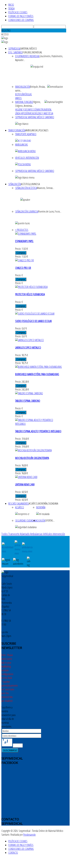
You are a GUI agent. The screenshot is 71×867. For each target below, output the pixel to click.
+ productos (21, 230)
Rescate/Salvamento (18, 503)
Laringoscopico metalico (28, 347)
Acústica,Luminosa (30, 184)
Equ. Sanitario (15, 52)
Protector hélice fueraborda (30, 294)
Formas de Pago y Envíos (20, 16)
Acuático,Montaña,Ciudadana (43, 503)
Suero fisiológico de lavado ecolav (33, 321)
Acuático (19, 507)
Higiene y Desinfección (26, 109)
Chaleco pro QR (23, 268)
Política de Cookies (17, 12)
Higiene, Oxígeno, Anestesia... (28, 104)
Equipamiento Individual (27, 56)
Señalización (14, 184)
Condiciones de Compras (21, 20)
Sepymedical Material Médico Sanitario (34, 117)
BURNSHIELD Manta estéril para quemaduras (37, 374)
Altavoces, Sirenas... (45, 188)
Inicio (11, 5)
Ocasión (41, 520)
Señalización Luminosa (26, 211)
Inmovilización (22, 87)
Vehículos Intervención (27, 158)
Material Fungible (24, 102)
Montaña (40, 507)
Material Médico (28, 48)
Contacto (13, 853)
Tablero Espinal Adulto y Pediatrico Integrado (38, 431)
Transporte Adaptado (25, 134)
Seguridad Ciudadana (26, 520)
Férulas (28, 94)
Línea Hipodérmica (24, 113)
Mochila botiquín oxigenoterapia (32, 458)
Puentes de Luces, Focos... (49, 211)
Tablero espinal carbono (27, 401)
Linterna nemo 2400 (24, 484)
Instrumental (45, 109)
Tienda (11, 8)
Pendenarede (29, 834)
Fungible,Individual (32, 52)
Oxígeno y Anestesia (43, 113)
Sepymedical (14, 48)
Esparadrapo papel (24, 241)
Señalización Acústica (26, 188)
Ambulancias (21, 144)
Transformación (16, 130)
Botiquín (19, 94)
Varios (18, 98)
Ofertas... (50, 520)
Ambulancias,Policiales (36, 130)
